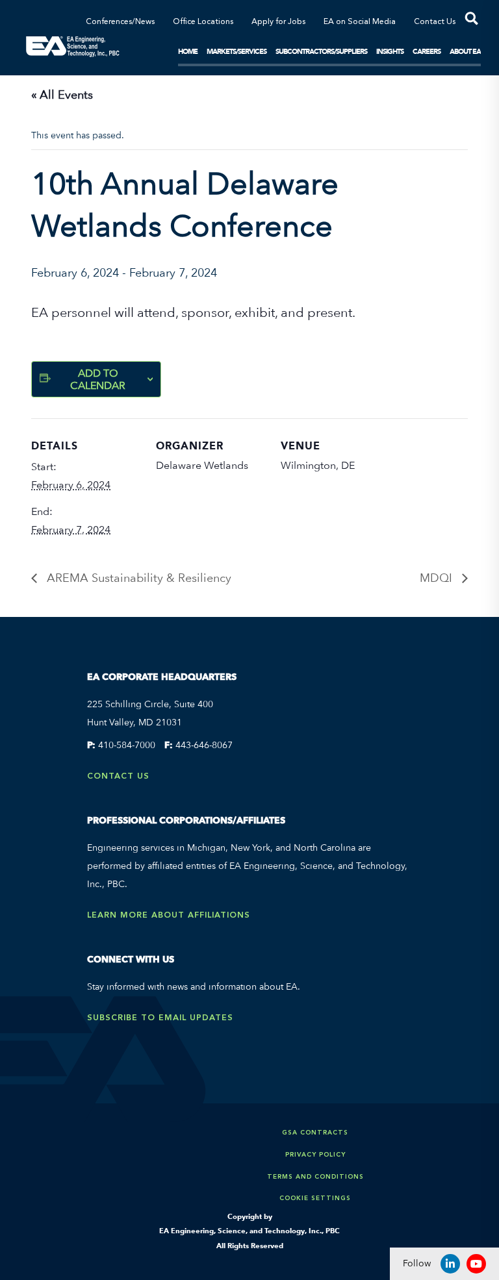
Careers (427, 51)
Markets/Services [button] (236, 51)
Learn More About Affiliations (168, 915)
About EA (465, 51)
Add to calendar (97, 379)
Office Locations (203, 22)
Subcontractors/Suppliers (321, 51)
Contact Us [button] (434, 22)
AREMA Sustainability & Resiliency (137, 577)
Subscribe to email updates (160, 1017)
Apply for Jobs (278, 22)
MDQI (437, 577)
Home (188, 51)
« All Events (62, 94)
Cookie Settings (315, 1197)
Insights (389, 51)
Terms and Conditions (315, 1176)
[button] (468, 21)
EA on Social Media (360, 22)
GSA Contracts (315, 1132)
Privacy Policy (315, 1154)
